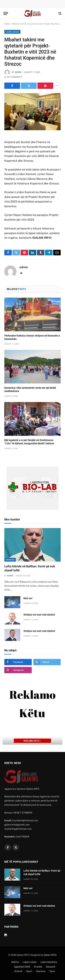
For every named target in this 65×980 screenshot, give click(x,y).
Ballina (15, 962)
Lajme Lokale (12, 32)
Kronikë (38, 966)
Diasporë (50, 966)
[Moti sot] (12, 602)
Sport (29, 971)
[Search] (60, 13)
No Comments (14, 77)
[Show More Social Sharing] (57, 86)
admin (18, 72)
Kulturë (18, 971)
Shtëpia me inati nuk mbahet (39, 614)
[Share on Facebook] (12, 86)
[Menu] (5, 13)
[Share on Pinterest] (45, 86)
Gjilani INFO (50, 955)
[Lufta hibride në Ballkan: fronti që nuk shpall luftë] (32, 545)
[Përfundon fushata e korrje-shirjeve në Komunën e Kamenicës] (32, 314)
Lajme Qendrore (48, 962)
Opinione (10, 560)
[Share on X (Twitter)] (29, 86)
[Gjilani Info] (32, 13)
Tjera (52, 971)
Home (7, 24)
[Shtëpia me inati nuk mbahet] (12, 619)
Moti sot (27, 598)
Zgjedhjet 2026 (22, 966)
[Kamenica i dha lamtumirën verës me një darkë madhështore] (32, 366)
